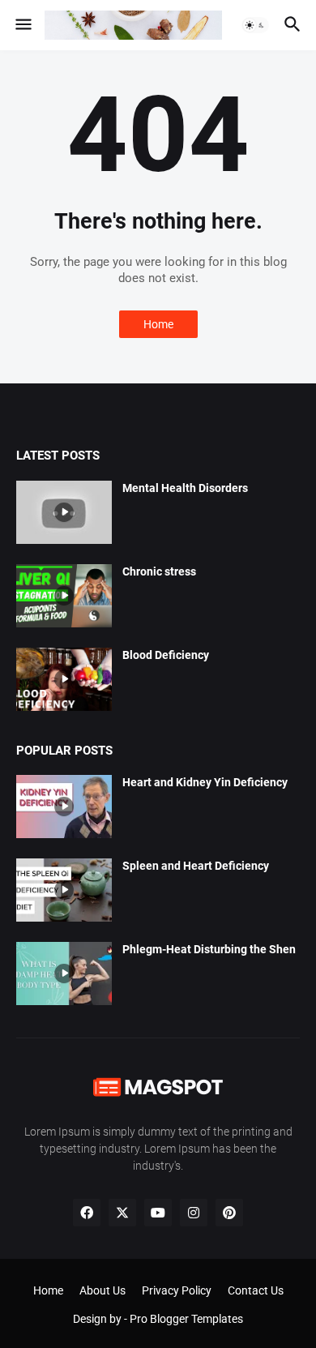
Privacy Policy (176, 1290)
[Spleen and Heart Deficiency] (64, 890)
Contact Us (256, 1290)
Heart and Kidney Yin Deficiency (205, 782)
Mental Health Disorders (185, 487)
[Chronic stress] (64, 595)
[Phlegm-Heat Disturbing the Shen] (64, 973)
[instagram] (193, 1212)
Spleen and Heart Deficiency (195, 865)
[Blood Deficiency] (64, 679)
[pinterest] (229, 1212)
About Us (102, 1290)
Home (158, 324)
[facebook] (86, 1212)
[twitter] (122, 1212)
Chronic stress (159, 571)
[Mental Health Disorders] (64, 512)
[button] (22, 25)
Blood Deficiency (165, 654)
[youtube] (158, 1212)
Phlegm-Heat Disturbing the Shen (209, 949)
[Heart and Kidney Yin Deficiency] (64, 806)
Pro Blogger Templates (186, 1318)
